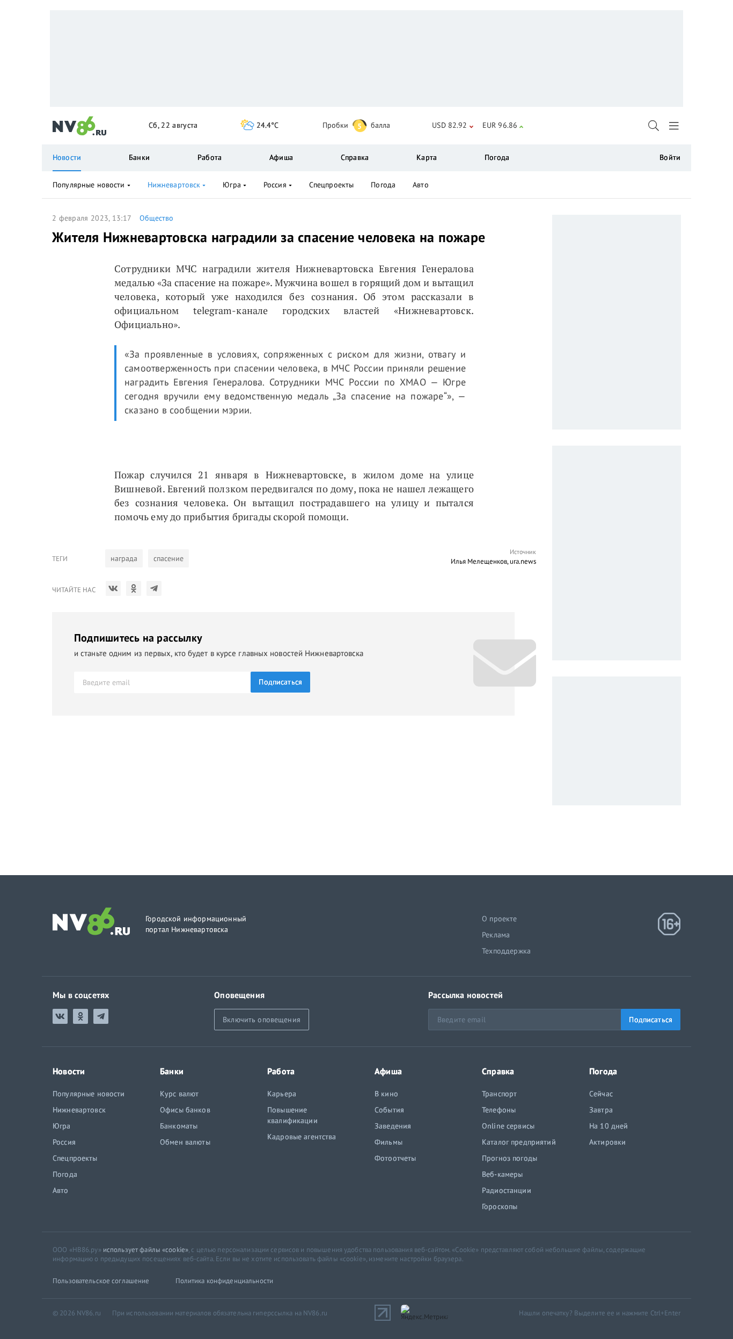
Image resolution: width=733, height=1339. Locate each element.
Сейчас (601, 1093)
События (389, 1110)
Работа (209, 157)
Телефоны (499, 1110)
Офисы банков (185, 1110)
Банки (139, 157)
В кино (386, 1093)
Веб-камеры (502, 1174)
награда (124, 558)
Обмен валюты (185, 1142)
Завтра (601, 1110)
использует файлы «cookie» (145, 1249)
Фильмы (388, 1142)
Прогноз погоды (509, 1158)
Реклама (496, 935)
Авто (421, 185)
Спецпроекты (331, 185)
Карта (426, 157)
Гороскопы (499, 1206)
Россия (275, 185)
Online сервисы (508, 1126)
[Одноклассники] (133, 588)
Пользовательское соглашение (101, 1280)
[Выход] (674, 125)
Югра (232, 185)
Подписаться (280, 682)
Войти (669, 157)
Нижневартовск (174, 185)
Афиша (281, 157)
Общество (156, 218)
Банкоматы (178, 1126)
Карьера (281, 1093)
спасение (168, 558)
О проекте (499, 918)
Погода (497, 157)
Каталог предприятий (519, 1142)
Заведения (393, 1126)
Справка (355, 157)
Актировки (607, 1142)
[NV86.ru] (80, 126)
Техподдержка (506, 951)
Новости (67, 157)
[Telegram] (154, 588)
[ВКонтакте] (113, 588)
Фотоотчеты (395, 1158)
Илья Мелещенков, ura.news (493, 561)
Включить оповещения (261, 1019)
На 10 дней (608, 1126)
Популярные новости (89, 185)
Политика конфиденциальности (224, 1280)
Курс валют (179, 1093)
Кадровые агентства (301, 1136)
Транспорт (499, 1093)
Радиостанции (506, 1190)
